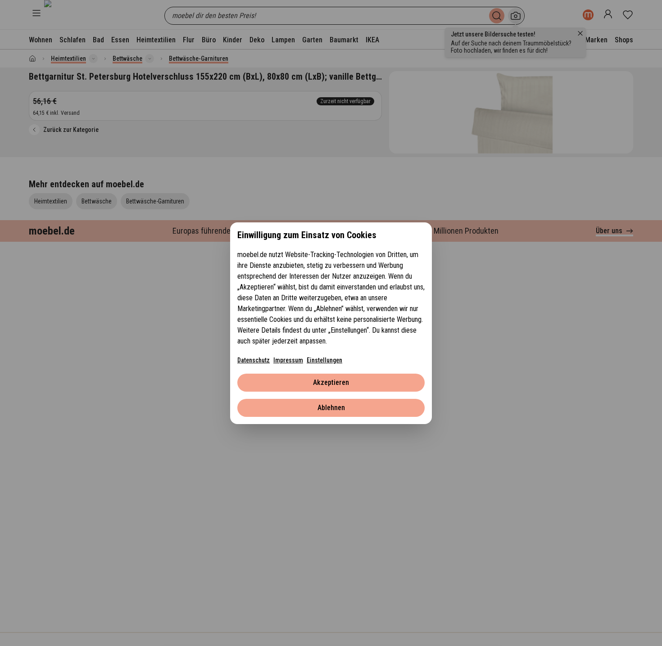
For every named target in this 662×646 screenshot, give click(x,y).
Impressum (288, 360)
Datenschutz (253, 360)
